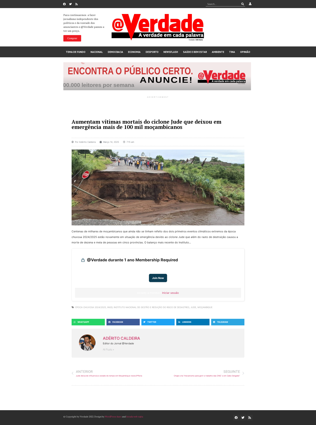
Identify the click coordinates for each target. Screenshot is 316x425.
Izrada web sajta (134, 416)
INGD (109, 307)
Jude (193, 307)
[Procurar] (242, 4)
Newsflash (170, 52)
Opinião (245, 52)
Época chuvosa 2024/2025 (90, 307)
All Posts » (108, 349)
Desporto (152, 52)
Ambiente (218, 52)
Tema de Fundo (75, 52)
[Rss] (76, 4)
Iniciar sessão (170, 292)
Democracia (115, 52)
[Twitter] (70, 4)
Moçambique (205, 307)
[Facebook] (64, 4)
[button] (88, 322)
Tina (232, 52)
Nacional (97, 52)
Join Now (158, 278)
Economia (134, 52)
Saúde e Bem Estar (195, 52)
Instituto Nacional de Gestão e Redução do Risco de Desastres (151, 307)
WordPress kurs (113, 416)
